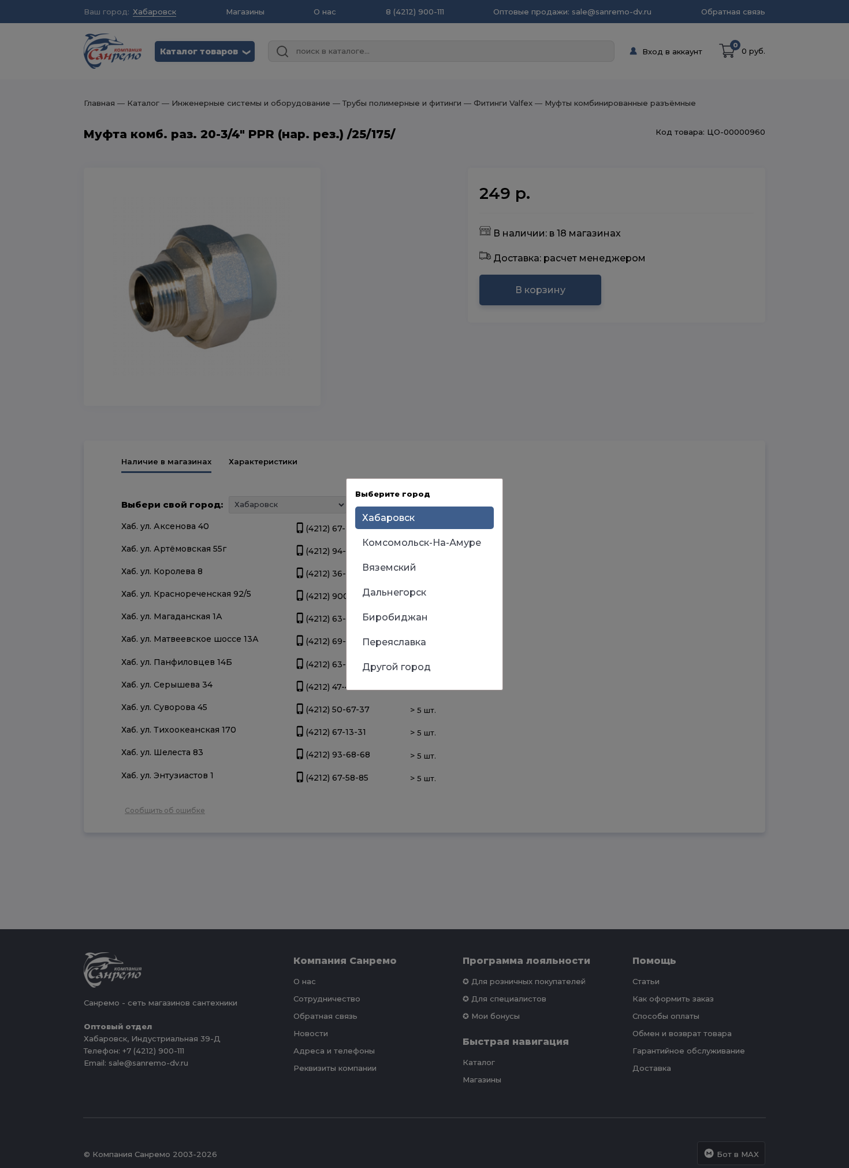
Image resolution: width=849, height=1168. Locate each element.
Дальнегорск (394, 592)
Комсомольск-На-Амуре (421, 542)
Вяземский (389, 567)
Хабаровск (388, 517)
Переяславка (394, 642)
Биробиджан (395, 617)
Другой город (396, 666)
